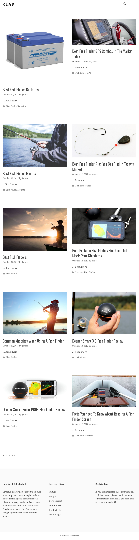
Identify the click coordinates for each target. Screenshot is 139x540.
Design (52, 496)
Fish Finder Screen (84, 435)
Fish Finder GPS (83, 73)
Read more (11, 100)
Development (55, 501)
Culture (52, 492)
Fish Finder (11, 273)
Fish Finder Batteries (16, 106)
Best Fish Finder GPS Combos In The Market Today (102, 53)
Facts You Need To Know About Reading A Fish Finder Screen (103, 416)
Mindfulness (55, 505)
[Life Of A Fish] (8, 4)
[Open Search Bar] (125, 4)
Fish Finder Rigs (83, 186)
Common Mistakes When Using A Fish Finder (33, 341)
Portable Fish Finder (85, 272)
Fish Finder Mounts (15, 190)
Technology (55, 514)
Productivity (55, 510)
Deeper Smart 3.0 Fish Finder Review (97, 341)
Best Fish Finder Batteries (21, 89)
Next (16, 455)
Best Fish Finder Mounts (19, 173)
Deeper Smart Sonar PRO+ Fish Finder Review (34, 409)
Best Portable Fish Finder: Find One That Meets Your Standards (99, 253)
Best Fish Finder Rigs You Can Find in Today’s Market (103, 166)
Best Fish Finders (15, 257)
